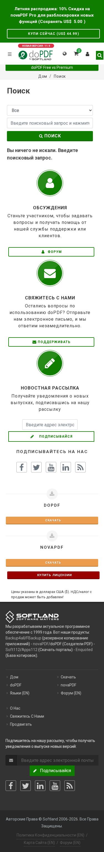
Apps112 (29, 649)
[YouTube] (55, 785)
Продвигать (21, 724)
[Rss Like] (80, 467)
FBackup (33, 638)
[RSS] (69, 785)
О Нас (15, 708)
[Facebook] (11, 785)
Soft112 (13, 649)
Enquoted (84, 649)
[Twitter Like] (36, 467)
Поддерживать (54, 342)
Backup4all (15, 638)
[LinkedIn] (40, 785)
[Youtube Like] (51, 467)
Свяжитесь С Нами (27, 716)
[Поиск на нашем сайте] (98, 53)
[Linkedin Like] (65, 467)
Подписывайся (54, 436)
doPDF (15, 685)
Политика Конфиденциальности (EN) (50, 835)
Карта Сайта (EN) (39, 842)
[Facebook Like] (21, 467)
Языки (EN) (19, 693)
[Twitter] (25, 785)
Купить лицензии (53, 575)
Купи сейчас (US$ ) (53, 34)
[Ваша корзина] (76, 53)
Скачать (52, 520)
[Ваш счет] (88, 53)
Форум (54, 252)
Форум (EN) (71, 693)
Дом (14, 677)
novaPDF (41, 644)
